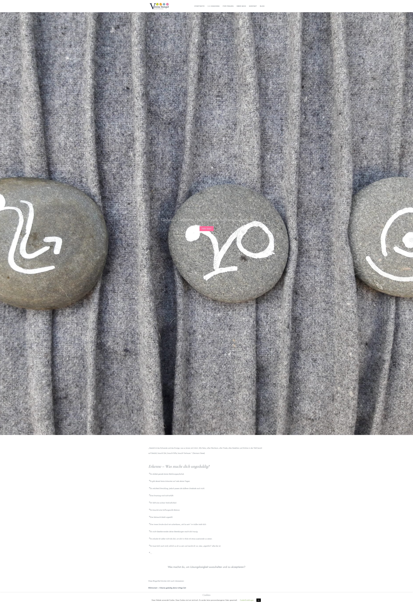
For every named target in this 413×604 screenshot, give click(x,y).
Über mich (241, 6)
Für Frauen (228, 6)
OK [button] (259, 600)
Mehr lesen (206, 228)
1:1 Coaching (214, 6)
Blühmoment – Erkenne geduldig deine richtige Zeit (167, 588)
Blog (262, 6)
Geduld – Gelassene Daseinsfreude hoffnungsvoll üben (206, 219)
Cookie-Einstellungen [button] (247, 600)
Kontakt (253, 6)
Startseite (199, 6)
